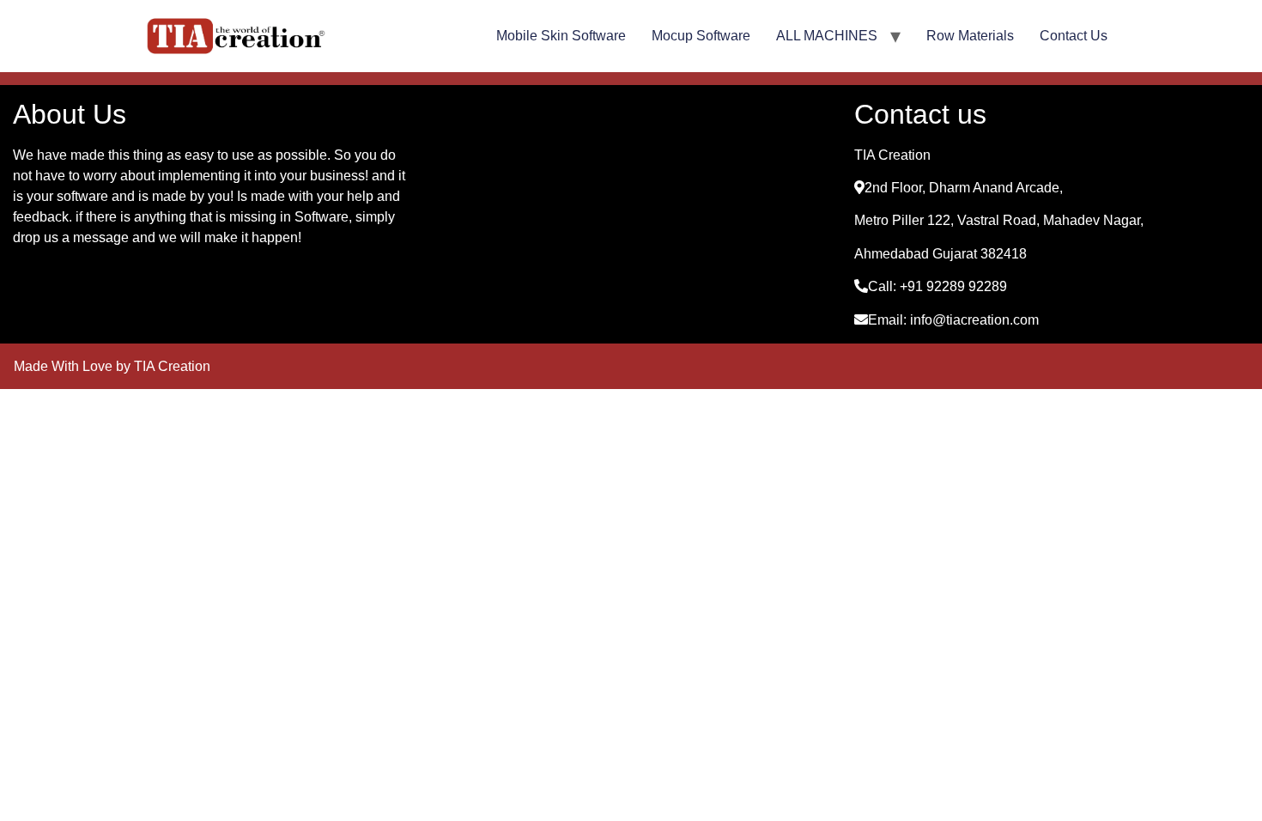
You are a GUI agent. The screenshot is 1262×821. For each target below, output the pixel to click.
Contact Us (1073, 35)
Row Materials (970, 35)
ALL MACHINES (826, 35)
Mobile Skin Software (561, 35)
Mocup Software (701, 35)
